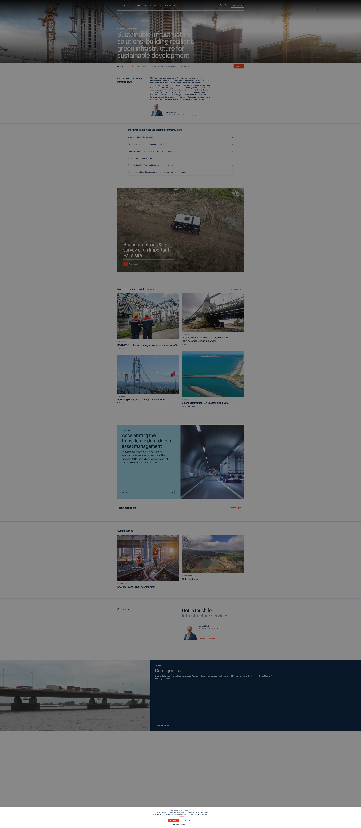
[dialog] (180, 817)
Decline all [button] (187, 820)
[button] (180, 825)
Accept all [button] (173, 820)
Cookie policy (181, 816)
